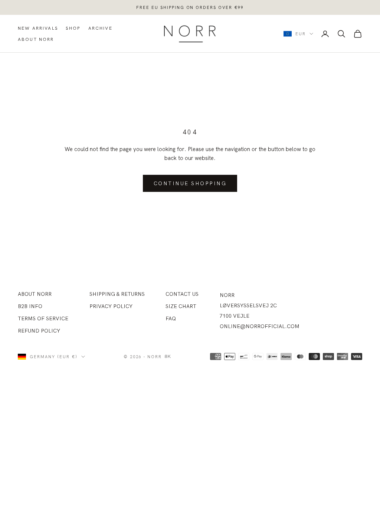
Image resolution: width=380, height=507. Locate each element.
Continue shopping (190, 183)
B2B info (30, 306)
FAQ (171, 318)
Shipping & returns (117, 294)
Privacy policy (110, 306)
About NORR (35, 294)
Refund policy (39, 330)
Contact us (182, 294)
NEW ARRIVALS (38, 28)
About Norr (36, 39)
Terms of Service (43, 318)
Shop (73, 28)
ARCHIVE (100, 28)
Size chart (181, 306)
